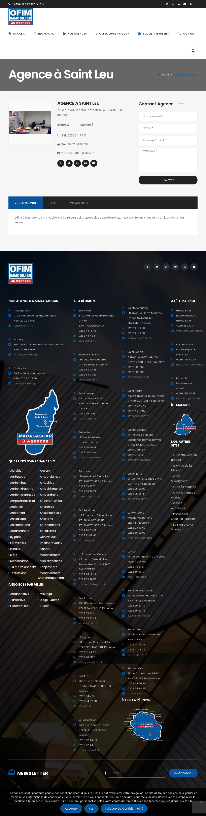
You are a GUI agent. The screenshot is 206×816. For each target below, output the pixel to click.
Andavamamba (50, 501)
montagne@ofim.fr (140, 538)
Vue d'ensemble (25, 203)
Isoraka (14, 549)
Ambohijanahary (51, 489)
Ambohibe (46, 483)
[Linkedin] (77, 163)
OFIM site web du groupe (184, 457)
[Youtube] (93, 163)
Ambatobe (17, 477)
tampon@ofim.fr (89, 496)
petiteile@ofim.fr (89, 457)
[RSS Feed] (191, 4)
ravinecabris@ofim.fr (92, 584)
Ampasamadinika (22, 501)
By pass (15, 537)
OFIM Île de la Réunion (181, 468)
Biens (52, 203)
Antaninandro (19, 531)
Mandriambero (50, 555)
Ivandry (44, 549)
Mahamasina (19, 561)
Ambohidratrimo (21, 489)
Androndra (17, 513)
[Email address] (184, 4)
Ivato (13, 555)
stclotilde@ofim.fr (139, 460)
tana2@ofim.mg (24, 383)
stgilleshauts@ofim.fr (141, 616)
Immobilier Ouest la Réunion (183, 516)
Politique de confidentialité (124, 809)
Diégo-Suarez (49, 600)
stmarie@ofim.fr (89, 540)
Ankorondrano (19, 525)
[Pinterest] (85, 163)
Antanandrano (49, 525)
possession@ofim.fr (92, 750)
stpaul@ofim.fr (88, 341)
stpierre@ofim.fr (138, 499)
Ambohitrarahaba (22, 495)
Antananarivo (19, 594)
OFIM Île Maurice (184, 487)
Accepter (71, 809)
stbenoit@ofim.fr (138, 377)
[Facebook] (161, 4)
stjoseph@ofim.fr (90, 418)
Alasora (44, 471)
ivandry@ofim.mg (25, 354)
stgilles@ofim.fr (137, 693)
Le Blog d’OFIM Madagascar (182, 527)
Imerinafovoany (50, 543)
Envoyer (168, 180)
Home (165, 74)
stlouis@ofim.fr (88, 623)
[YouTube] (173, 4)
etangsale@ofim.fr (91, 662)
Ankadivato (17, 519)
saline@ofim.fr (88, 380)
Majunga (45, 594)
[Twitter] (167, 4)
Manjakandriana (50, 561)
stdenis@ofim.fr (138, 654)
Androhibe (46, 507)
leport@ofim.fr (137, 577)
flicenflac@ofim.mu (188, 398)
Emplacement (78, 203)
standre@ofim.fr (138, 416)
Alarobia (15, 471)
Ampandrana (48, 495)
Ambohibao (18, 483)
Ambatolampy (49, 477)
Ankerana (46, 519)
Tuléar (44, 606)
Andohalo (16, 507)
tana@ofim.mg (23, 326)
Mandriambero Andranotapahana (51, 575)
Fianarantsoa (19, 606)
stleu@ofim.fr (87, 706)
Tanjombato (48, 567)
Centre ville (47, 537)
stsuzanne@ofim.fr (140, 338)
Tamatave (17, 600)
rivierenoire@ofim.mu (190, 364)
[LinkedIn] (179, 4)
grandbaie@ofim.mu (190, 331)
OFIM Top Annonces (178, 505)
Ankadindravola (50, 513)
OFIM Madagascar (179, 478)
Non (91, 809)
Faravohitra (17, 543)
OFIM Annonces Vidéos (183, 495)
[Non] (201, 802)
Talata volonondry (22, 567)
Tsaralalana (18, 573)
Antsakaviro (47, 531)
